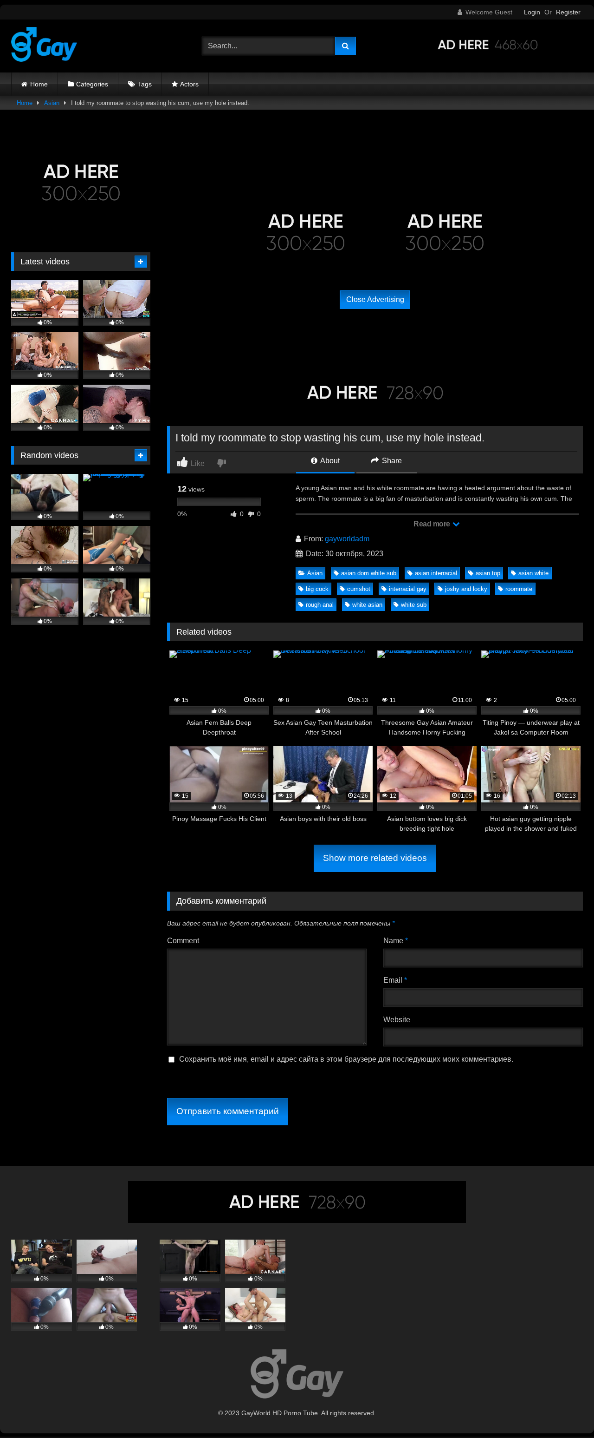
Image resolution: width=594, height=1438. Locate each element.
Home (39, 84)
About (329, 461)
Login (532, 12)
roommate (518, 588)
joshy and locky (466, 588)
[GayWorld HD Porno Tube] (44, 46)
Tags (145, 84)
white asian (367, 604)
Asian (51, 102)
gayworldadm (347, 539)
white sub (413, 604)
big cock (317, 588)
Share (391, 461)
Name (395, 941)
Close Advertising (375, 299)
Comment (183, 941)
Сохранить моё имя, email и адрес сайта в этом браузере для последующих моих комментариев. (346, 1059)
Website (396, 1020)
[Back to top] (565, 1410)
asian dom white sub (368, 573)
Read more (432, 524)
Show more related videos (375, 858)
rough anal (320, 604)
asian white (533, 573)
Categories (92, 84)
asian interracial (436, 573)
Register (568, 12)
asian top (488, 573)
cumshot (358, 588)
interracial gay (407, 588)
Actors (189, 84)
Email (395, 980)
